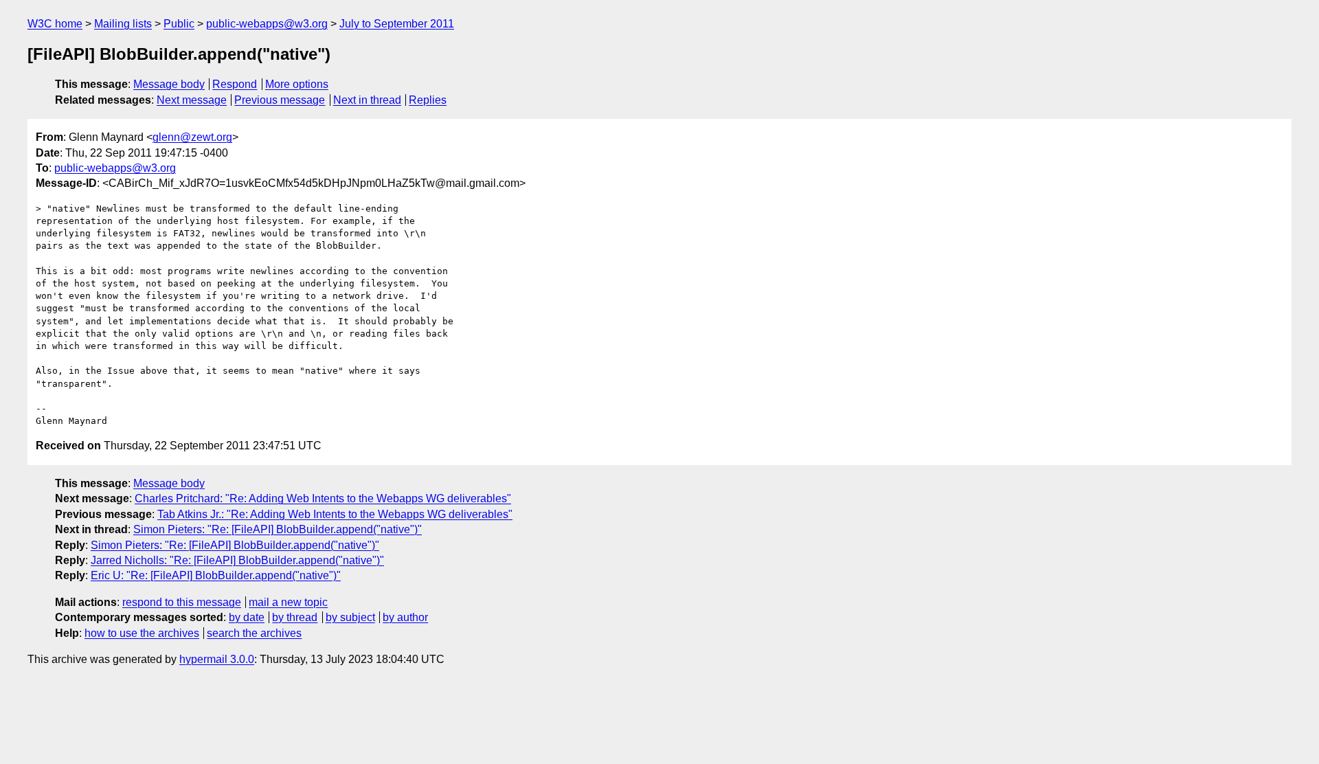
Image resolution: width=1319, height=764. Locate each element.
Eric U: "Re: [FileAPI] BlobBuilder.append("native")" (216, 575)
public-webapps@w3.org (267, 24)
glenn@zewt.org (192, 137)
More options (296, 84)
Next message (192, 100)
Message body (169, 84)
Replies (428, 100)
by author (405, 617)
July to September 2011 (396, 24)
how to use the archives (141, 633)
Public (179, 24)
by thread (294, 617)
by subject (350, 617)
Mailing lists (123, 24)
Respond (234, 84)
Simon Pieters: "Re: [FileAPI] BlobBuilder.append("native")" (277, 529)
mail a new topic (288, 602)
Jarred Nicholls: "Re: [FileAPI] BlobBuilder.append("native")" (237, 560)
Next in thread (367, 100)
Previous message (279, 100)
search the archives (254, 633)
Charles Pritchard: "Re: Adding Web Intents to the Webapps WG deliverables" (323, 498)
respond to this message (181, 602)
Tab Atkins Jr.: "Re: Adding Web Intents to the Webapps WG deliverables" (334, 514)
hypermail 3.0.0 (216, 659)
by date (246, 617)
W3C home (54, 24)
